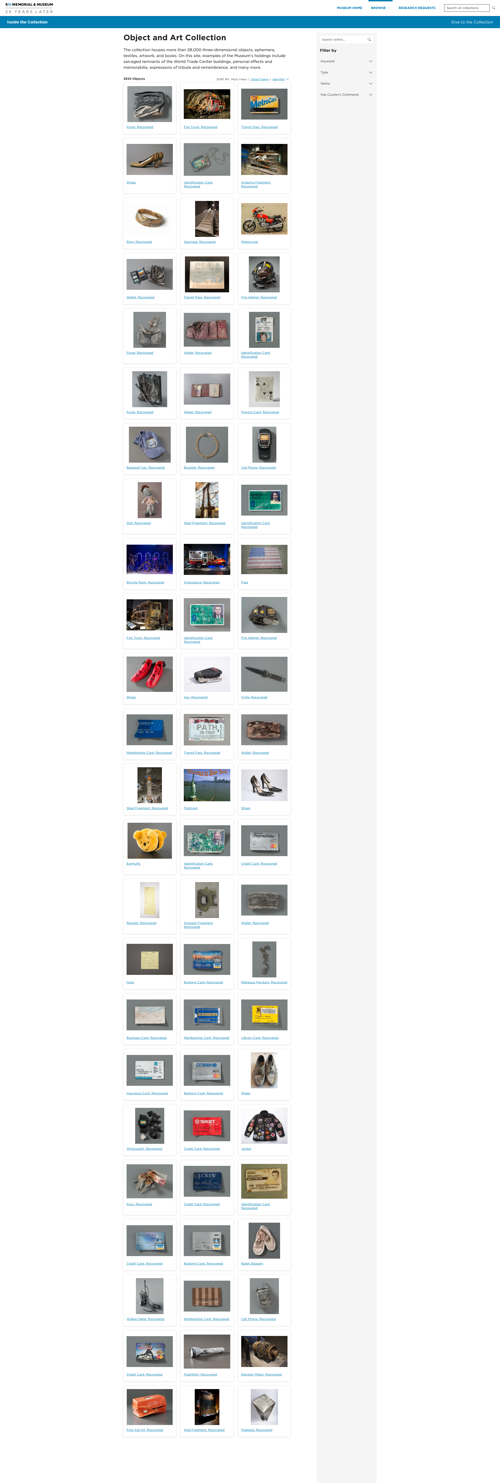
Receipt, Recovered (141, 923)
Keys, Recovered (139, 1204)
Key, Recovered (196, 697)
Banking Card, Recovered (203, 982)
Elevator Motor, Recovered (261, 1374)
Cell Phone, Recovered (258, 467)
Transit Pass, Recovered (259, 127)
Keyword (328, 61)
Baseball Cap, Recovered (146, 467)
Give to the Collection (472, 22)
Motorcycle (249, 242)
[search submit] (369, 39)
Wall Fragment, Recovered (204, 1430)
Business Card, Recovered (147, 1038)
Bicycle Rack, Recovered (145, 582)
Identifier (278, 79)
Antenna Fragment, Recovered (256, 184)
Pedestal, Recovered (256, 1430)
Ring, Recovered (139, 242)
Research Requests (417, 8)
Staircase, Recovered (200, 242)
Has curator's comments (340, 94)
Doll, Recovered (139, 523)
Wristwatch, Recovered (144, 1149)
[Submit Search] (493, 8)
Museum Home (349, 8)
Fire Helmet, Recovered (259, 297)
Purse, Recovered (140, 127)
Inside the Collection (27, 22)
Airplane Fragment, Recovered (198, 925)
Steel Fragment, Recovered (204, 523)
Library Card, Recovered (260, 1038)
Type (324, 72)
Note (130, 982)
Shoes (131, 182)
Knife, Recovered (254, 697)
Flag (244, 582)
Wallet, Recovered (140, 297)
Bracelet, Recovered (199, 467)
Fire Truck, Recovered (200, 127)
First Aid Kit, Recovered (145, 1430)
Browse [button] (378, 8)
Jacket (246, 1149)
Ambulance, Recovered (202, 582)
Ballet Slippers (252, 1263)
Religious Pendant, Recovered (264, 982)
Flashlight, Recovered (200, 1374)
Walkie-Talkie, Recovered (145, 1319)
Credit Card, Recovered (259, 864)
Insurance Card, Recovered (147, 1093)
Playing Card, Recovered (260, 412)
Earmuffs (133, 864)
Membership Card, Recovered (149, 753)
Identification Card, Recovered (198, 184)
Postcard (190, 808)
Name (325, 83)
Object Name (260, 79)
